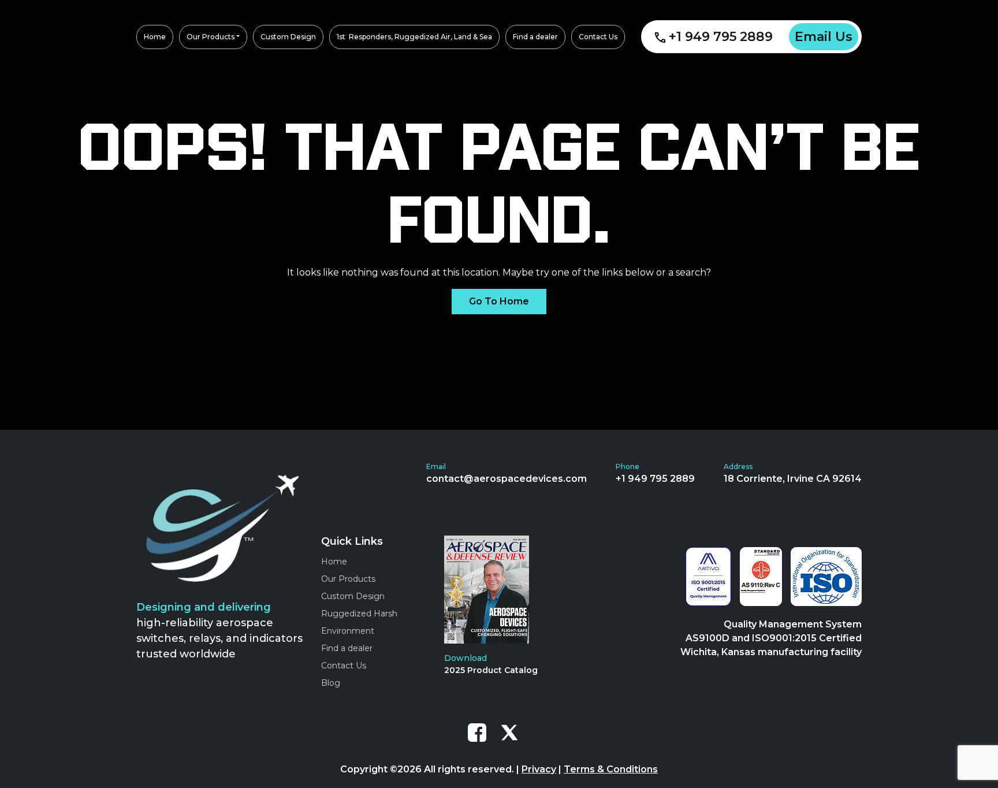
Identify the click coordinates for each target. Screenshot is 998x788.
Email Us (823, 36)
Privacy (539, 769)
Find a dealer (347, 648)
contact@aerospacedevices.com (506, 478)
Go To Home (499, 301)
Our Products (348, 579)
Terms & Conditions (611, 769)
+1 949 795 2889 (721, 36)
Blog (330, 683)
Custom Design (353, 596)
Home (334, 561)
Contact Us (343, 665)
